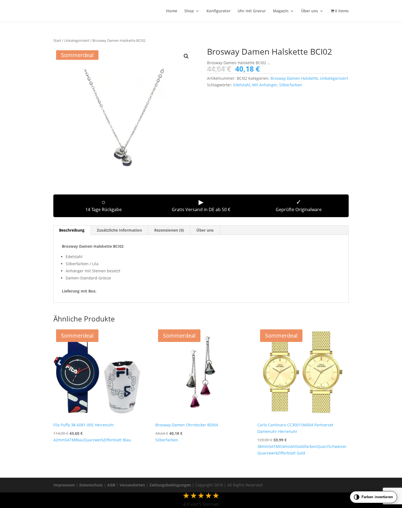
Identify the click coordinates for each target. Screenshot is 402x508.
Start (57, 40)
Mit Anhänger (264, 84)
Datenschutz (91, 485)
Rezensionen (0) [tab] (169, 230)
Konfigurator (218, 11)
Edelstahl (241, 84)
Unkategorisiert (76, 40)
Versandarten (132, 485)
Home (171, 11)
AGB (111, 485)
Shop (189, 11)
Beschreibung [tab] (72, 230)
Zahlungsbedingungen (170, 485)
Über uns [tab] (205, 230)
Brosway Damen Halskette (294, 78)
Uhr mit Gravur (252, 11)
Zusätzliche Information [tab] (119, 230)
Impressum (64, 485)
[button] (186, 56)
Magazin (281, 11)
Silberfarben (290, 84)
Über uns (309, 11)
